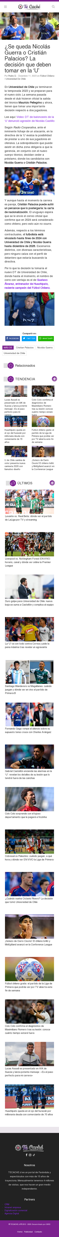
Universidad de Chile (16, 79)
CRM (7, 1204)
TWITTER (30, 338)
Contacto (38, 1232)
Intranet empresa (13, 1207)
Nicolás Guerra (45, 347)
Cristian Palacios (25, 347)
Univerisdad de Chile (14, 353)
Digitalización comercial (16, 1210)
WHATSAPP (48, 338)
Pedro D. (12, 76)
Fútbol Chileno (47, 76)
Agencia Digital (12, 1213)
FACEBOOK (14, 338)
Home (19, 1232)
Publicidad (28, 1232)
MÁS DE (8, 347)
